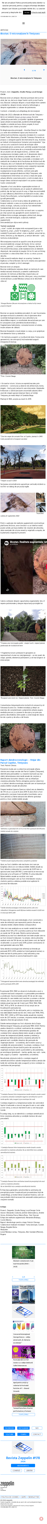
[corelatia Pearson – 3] (23, 1177)
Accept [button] (26, 12)
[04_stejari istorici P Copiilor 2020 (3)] (23, 478)
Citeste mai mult (38, 12)
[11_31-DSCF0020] (23, 695)
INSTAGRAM (23, 1428)
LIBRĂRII (29, 1470)
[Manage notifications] (41, 1519)
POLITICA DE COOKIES (10, 1497)
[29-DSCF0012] (23, 752)
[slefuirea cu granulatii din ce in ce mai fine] (23, 826)
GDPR (23, 1497)
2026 (23, 1461)
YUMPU (23, 1434)
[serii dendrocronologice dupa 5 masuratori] (23, 905)
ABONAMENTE (23, 1465)
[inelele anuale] (23, 858)
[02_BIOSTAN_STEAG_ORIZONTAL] (23, 299)
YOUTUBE (9, 1434)
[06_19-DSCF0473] (41, 497)
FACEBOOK (9, 1428)
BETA (2, 117)
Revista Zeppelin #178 (23, 1458)
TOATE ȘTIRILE (23, 1280)
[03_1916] (23, 432)
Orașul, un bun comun (23, 117)
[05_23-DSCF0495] (17, 502)
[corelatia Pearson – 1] (23, 1090)
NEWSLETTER (33, 1497)
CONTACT (37, 1434)
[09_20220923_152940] (23, 640)
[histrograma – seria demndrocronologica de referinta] (23, 979)
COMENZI (16, 1470)
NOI (37, 1428)
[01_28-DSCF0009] (23, 373)
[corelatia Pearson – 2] (23, 1143)
